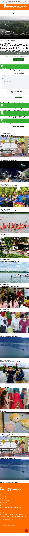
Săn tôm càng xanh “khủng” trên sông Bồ (10, 361)
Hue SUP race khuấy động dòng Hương (9, 261)
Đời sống (15, 13)
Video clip (10, 13)
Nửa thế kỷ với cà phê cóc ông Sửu (8, 236)
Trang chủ (4, 13)
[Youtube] (19, 2)
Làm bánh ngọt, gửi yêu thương (8, 435)
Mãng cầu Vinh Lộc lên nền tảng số (8, 185)
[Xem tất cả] (2, 7)
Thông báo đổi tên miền (8, 525)
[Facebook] (16, 2)
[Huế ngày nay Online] (16, 7)
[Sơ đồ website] (14, 2)
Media (7, 40)
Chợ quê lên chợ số (5, 311)
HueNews (22, 2)
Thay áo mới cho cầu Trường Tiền (8, 160)
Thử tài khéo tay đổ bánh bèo (7, 135)
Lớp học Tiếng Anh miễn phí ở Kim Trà (9, 286)
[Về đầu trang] (26, 530)
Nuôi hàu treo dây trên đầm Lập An (9, 336)
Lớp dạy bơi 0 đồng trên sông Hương (9, 211)
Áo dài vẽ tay (3, 411)
